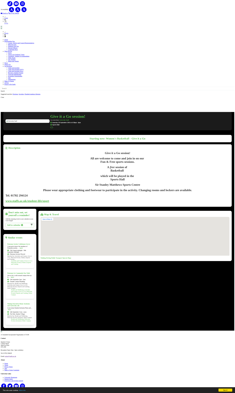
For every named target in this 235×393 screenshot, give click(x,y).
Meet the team (12, 44)
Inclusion (18, 321)
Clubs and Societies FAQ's (16, 69)
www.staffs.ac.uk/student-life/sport (27, 201)
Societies (21, 94)
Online (24, 262)
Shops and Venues (13, 61)
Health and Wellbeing (17, 290)
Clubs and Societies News (15, 71)
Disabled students (30, 94)
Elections (15, 94)
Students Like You (13, 46)
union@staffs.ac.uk (10, 356)
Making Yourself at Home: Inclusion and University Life (18, 304)
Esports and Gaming (22, 293)
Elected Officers (12, 48)
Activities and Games (17, 261)
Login (6, 18)
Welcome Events (16, 262)
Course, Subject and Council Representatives (21, 43)
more (21, 248)
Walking (43, 258)
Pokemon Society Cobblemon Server (18, 244)
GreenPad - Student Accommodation (18, 56)
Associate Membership (14, 74)
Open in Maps (66, 258)
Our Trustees (12, 59)
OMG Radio (11, 58)
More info (22, 390)
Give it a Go (28, 261)
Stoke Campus (26, 321)
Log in (6, 33)
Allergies (37, 94)
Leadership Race (13, 49)
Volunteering (12, 79)
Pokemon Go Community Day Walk (18, 273)
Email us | (5, 13)
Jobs (9, 78)
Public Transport (56, 258)
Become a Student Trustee (15, 73)
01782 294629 (14, 13)
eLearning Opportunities (15, 76)
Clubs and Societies (13, 68)
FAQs (10, 53)
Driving (48, 258)
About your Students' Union (16, 54)
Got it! (225, 390)
